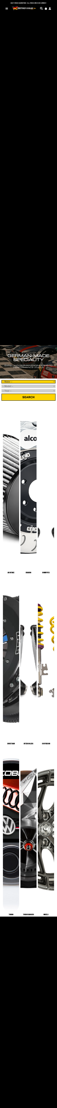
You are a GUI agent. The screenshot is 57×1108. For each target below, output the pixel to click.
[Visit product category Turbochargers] (28, 829)
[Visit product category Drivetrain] (11, 658)
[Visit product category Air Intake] (11, 487)
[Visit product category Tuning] (11, 829)
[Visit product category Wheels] (46, 829)
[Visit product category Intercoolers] (28, 658)
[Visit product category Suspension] (46, 658)
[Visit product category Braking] (28, 487)
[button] (7, 8)
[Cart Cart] (46, 8)
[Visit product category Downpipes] (46, 487)
